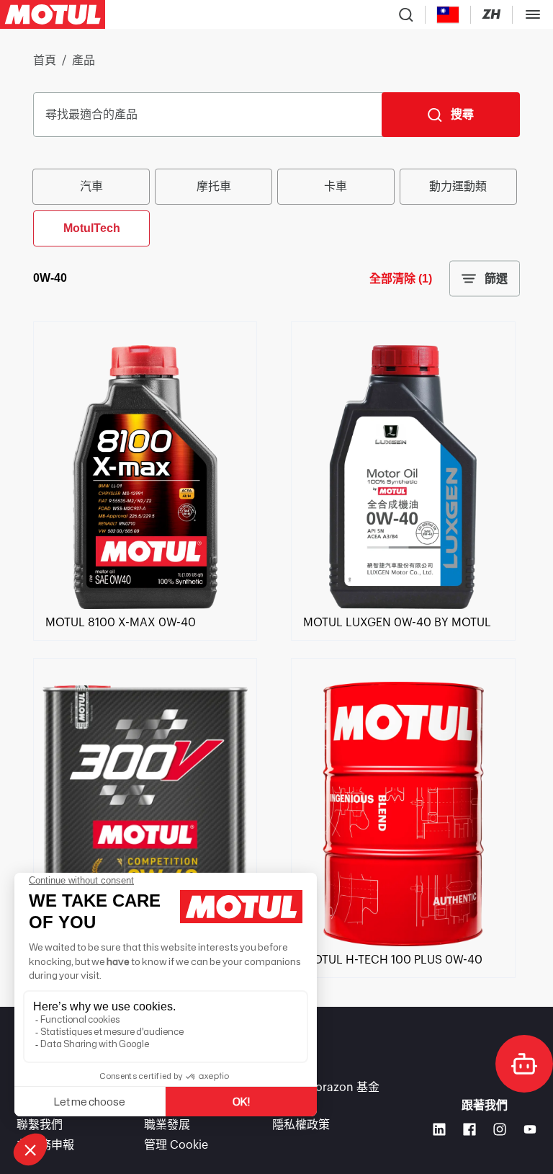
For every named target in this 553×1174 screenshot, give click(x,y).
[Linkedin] (439, 1129)
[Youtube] (529, 1129)
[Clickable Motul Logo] (52, 14)
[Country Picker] (448, 14)
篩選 (496, 278)
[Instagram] (499, 1129)
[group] (276, 206)
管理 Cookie (176, 1145)
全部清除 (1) (400, 278)
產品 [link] (83, 60)
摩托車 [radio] (214, 186)
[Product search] (406, 14)
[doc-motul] (524, 1064)
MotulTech (91, 228)
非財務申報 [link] (45, 1145)
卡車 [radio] (335, 186)
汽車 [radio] (91, 186)
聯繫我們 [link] (40, 1125)
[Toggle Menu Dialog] (532, 14)
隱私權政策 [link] (301, 1125)
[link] (145, 605)
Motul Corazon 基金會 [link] (325, 1096)
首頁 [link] (44, 60)
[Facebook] (469, 1129)
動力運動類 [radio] (458, 186)
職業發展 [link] (167, 1125)
